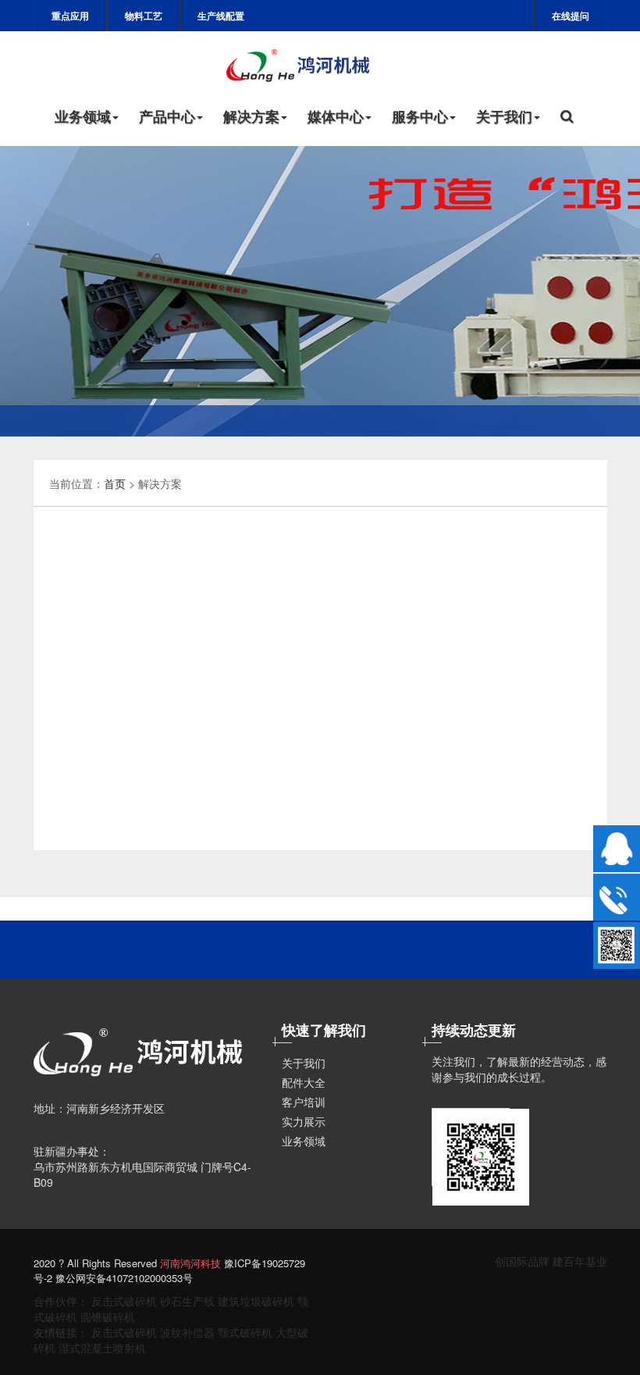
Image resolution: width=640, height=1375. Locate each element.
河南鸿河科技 (190, 1263)
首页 (115, 483)
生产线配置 (220, 16)
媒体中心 (336, 116)
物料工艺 (143, 16)
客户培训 (303, 1102)
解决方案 (251, 116)
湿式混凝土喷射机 (102, 1347)
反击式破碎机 (124, 1301)
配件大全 (303, 1082)
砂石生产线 (187, 1301)
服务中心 (420, 116)
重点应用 (70, 16)
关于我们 (504, 116)
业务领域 (83, 116)
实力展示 (303, 1121)
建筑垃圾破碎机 (256, 1301)
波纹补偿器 (187, 1332)
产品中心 (167, 116)
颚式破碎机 (245, 1332)
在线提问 (570, 16)
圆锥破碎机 (107, 1316)
